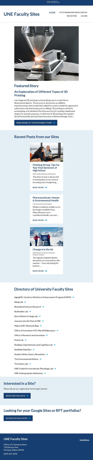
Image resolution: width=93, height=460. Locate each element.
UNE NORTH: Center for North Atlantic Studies (44, 253)
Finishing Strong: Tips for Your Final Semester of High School (46, 167)
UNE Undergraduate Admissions (44, 174)
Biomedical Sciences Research (27, 306)
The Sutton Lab (21, 364)
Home (52, 12)
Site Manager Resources (73, 12)
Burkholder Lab (21, 311)
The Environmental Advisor (42, 204)
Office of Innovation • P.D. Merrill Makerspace (34, 330)
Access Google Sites (16, 418)
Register (72, 16)
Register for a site (15, 396)
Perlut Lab (18, 340)
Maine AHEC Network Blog (26, 325)
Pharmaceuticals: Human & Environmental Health (46, 199)
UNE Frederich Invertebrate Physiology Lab (33, 368)
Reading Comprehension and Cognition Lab (33, 345)
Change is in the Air (43, 249)
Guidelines (84, 440)
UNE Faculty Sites (21, 14)
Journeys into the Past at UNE (27, 321)
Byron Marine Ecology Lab (26, 316)
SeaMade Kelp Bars (23, 349)
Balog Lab (18, 302)
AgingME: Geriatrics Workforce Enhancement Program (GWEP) (42, 297)
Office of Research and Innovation (29, 335)
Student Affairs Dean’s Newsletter (29, 354)
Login (84, 16)
